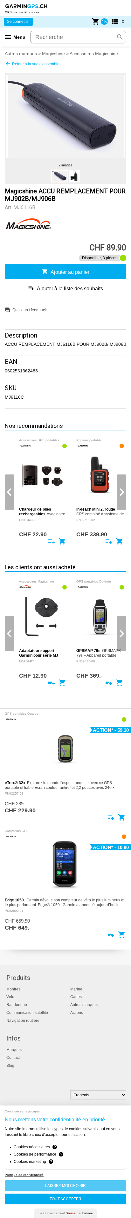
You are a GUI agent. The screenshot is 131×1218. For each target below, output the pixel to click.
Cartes (76, 997)
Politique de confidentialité (24, 1174)
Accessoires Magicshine (94, 53)
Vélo (10, 997)
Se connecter (18, 21)
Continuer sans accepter (23, 1111)
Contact (13, 1057)
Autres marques (21, 53)
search (120, 37)
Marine (76, 989)
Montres (13, 989)
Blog (10, 1065)
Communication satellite (27, 1012)
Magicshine (53, 53)
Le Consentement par (65, 1213)
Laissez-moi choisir (65, 1185)
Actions (76, 1012)
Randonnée (16, 1004)
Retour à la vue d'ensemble (32, 64)
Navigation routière (22, 1020)
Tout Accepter (65, 1199)
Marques (14, 1049)
